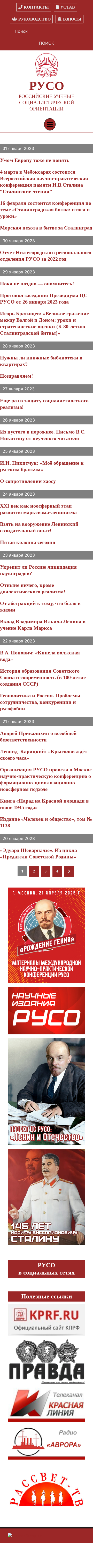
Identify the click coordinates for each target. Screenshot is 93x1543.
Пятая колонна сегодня (27, 542)
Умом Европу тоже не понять (34, 160)
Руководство (34, 19)
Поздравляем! (16, 376)
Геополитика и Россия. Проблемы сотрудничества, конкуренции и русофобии (40, 702)
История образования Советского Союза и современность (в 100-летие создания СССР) (43, 677)
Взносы (72, 19)
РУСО (46, 86)
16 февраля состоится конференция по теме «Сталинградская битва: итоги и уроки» (45, 209)
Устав (67, 7)
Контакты (36, 7)
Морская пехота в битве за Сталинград (46, 228)
